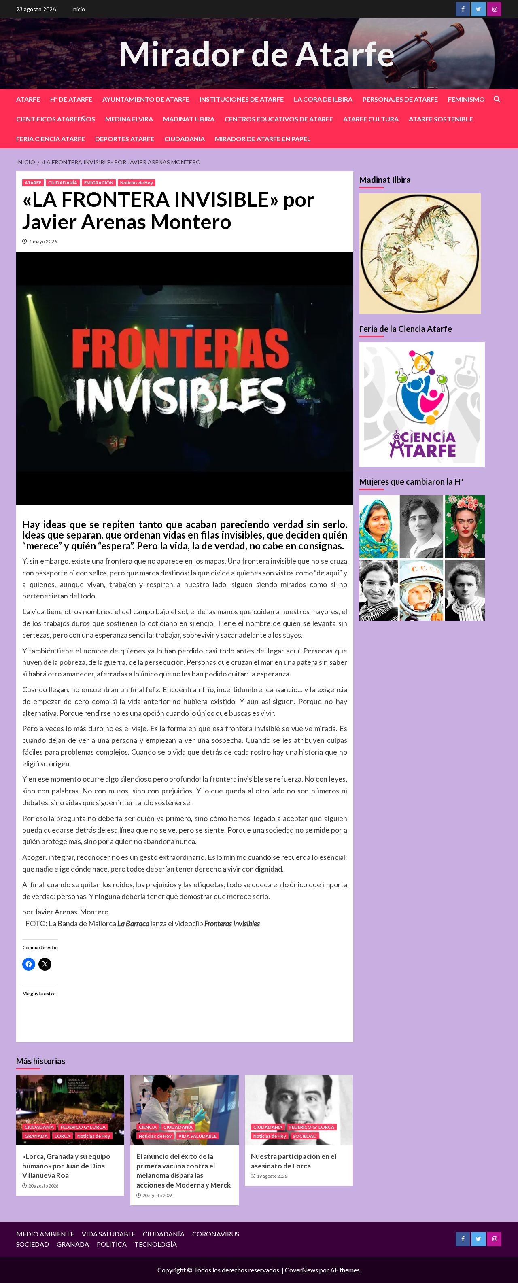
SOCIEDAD (305, 1136)
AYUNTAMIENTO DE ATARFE (145, 99)
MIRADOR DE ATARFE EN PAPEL (263, 138)
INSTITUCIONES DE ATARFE (242, 99)
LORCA (62, 1136)
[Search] (497, 99)
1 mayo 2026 (43, 241)
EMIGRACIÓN (98, 182)
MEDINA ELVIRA (129, 119)
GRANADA (36, 1136)
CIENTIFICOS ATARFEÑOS (55, 119)
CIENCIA (148, 1127)
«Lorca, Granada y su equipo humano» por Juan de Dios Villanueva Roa (66, 1166)
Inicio (78, 9)
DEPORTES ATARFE (124, 138)
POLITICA (112, 1244)
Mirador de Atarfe (257, 53)
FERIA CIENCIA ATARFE (50, 138)
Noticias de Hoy (136, 182)
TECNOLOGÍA (155, 1244)
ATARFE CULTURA (371, 119)
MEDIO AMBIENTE (45, 1234)
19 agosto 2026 (272, 1176)
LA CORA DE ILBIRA (323, 99)
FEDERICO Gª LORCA (83, 1127)
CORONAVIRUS (215, 1234)
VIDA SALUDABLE (197, 1136)
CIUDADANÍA (184, 138)
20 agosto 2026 (43, 1185)
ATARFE (28, 99)
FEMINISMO (466, 99)
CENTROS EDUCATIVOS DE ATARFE (279, 119)
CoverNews (301, 1270)
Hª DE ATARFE (71, 99)
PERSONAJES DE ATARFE (400, 99)
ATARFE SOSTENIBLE (441, 119)
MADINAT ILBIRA (188, 119)
